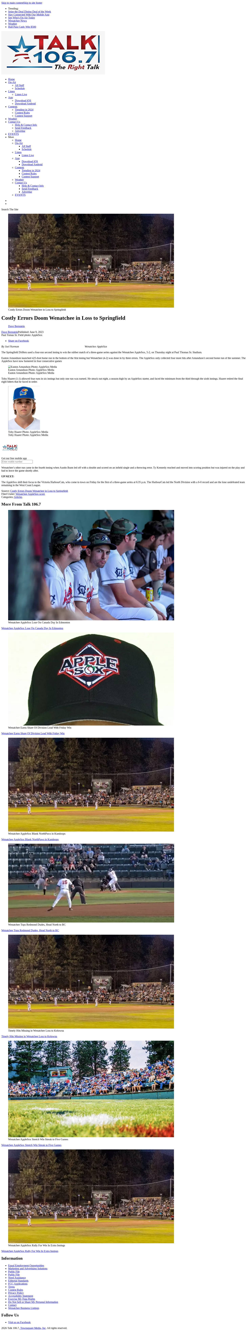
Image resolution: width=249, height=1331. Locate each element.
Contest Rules (22, 112)
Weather (12, 23)
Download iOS (23, 100)
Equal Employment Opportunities (26, 1265)
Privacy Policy (16, 1292)
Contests (12, 106)
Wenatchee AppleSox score (30, 494)
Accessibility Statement (20, 1295)
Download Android (25, 103)
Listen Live (21, 94)
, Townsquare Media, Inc (32, 1328)
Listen (11, 91)
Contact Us (14, 121)
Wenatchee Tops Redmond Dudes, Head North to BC (30, 930)
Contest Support (23, 115)
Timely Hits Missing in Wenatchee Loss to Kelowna (29, 1036)
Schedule (20, 88)
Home (11, 79)
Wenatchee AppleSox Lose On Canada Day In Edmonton (32, 628)
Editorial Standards (18, 1280)
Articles (18, 497)
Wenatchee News (17, 20)
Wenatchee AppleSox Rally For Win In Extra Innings (29, 1251)
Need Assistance (17, 1277)
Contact (12, 1305)
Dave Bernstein (9, 332)
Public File (14, 1271)
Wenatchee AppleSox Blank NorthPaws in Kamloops (30, 839)
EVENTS (13, 134)
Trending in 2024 (24, 109)
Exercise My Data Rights (21, 1299)
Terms (11, 1286)
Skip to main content (12, 2)
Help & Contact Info (26, 124)
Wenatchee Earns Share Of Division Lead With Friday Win (33, 733)
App (10, 97)
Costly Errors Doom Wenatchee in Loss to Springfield (39, 490)
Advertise (20, 131)
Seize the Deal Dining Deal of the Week (29, 11)
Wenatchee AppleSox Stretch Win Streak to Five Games (31, 1145)
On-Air (12, 82)
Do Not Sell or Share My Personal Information (33, 1302)
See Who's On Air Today (21, 17)
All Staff (19, 85)
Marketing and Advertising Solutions (27, 1268)
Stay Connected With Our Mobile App (28, 14)
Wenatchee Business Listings (23, 1308)
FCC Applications (17, 1283)
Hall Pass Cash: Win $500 (22, 26)
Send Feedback (23, 127)
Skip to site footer (32, 2)
